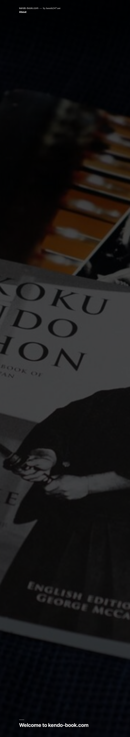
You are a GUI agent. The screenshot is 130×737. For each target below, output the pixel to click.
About (23, 11)
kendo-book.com (28, 8)
